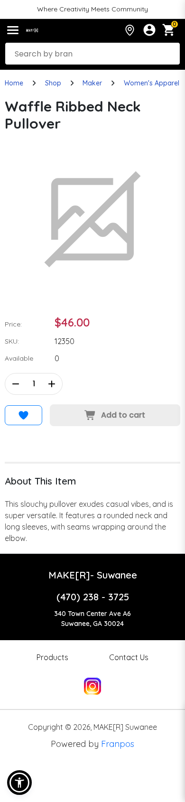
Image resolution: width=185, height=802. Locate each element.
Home (14, 83)
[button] (19, 783)
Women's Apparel (151, 83)
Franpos (117, 743)
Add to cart (123, 415)
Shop (53, 83)
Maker (92, 83)
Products (52, 657)
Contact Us (128, 657)
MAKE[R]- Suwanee (92, 575)
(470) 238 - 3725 (92, 597)
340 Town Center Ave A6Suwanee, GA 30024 (92, 618)
